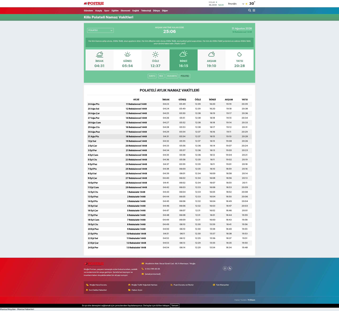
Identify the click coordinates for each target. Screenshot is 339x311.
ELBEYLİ (152, 76)
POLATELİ (185, 76)
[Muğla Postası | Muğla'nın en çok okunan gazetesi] (94, 3)
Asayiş (98, 11)
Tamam (174, 306)
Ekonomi (125, 11)
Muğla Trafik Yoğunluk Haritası (144, 285)
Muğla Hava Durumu (98, 285)
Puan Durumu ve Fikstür (184, 285)
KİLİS (161, 76)
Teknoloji (146, 11)
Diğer (165, 11)
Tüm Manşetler (222, 285)
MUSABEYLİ (172, 76)
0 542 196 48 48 (152, 269)
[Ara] (250, 10)
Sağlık (135, 11)
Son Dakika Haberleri (98, 290)
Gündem (88, 11)
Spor (106, 11)
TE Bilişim (251, 300)
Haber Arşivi (137, 290)
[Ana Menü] (253, 10)
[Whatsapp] (225, 268)
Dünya (156, 11)
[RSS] (230, 268)
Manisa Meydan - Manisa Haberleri (17, 309)
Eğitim (115, 11)
